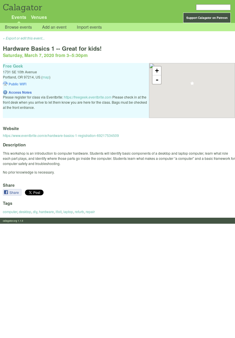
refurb (79, 211)
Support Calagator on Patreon (207, 18)
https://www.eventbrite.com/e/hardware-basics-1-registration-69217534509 (61, 135)
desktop (25, 211)
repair (90, 211)
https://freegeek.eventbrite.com (87, 97)
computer (10, 211)
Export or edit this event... (25, 38)
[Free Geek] (192, 84)
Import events (89, 27)
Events (18, 17)
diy (35, 211)
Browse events (18, 27)
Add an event (54, 27)
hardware (46, 211)
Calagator (22, 7)
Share (14, 192)
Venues (39, 17)
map (45, 76)
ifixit (59, 211)
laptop (68, 211)
